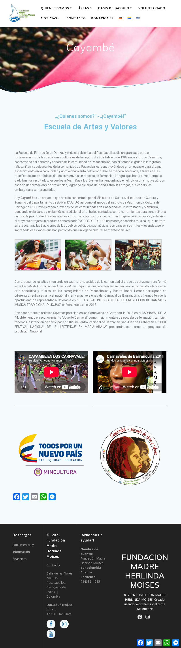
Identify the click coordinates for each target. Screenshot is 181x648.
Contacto (76, 18)
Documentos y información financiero (23, 552)
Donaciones (102, 18)
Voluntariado (151, 8)
